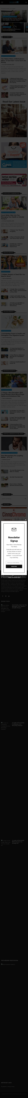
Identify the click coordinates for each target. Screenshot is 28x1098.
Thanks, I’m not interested (14, 577)
